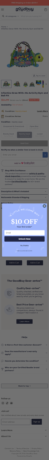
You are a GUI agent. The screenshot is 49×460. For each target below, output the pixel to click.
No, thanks (24, 245)
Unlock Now (25, 239)
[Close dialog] (44, 206)
